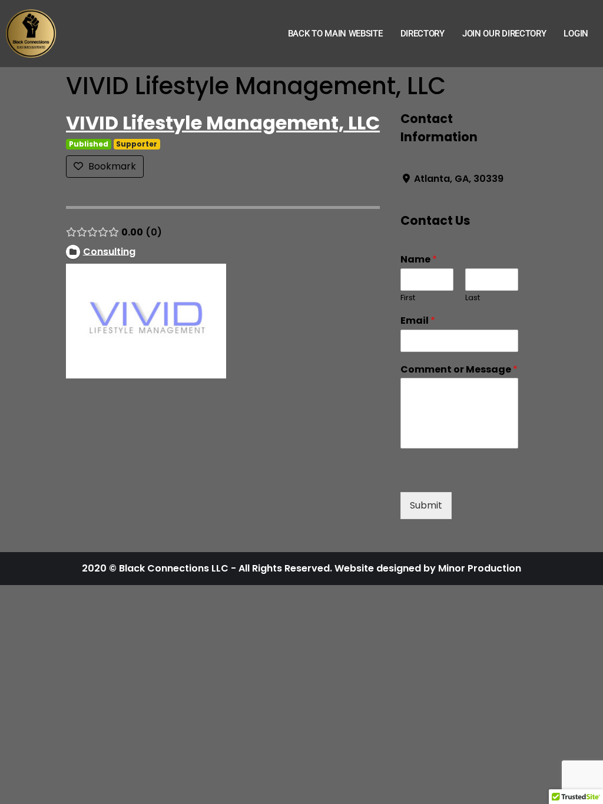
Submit (426, 505)
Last (472, 298)
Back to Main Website (335, 33)
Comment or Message (459, 370)
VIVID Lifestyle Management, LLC (223, 122)
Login (576, 33)
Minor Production (479, 568)
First (407, 298)
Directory (422, 33)
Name (418, 260)
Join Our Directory (504, 33)
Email (417, 321)
